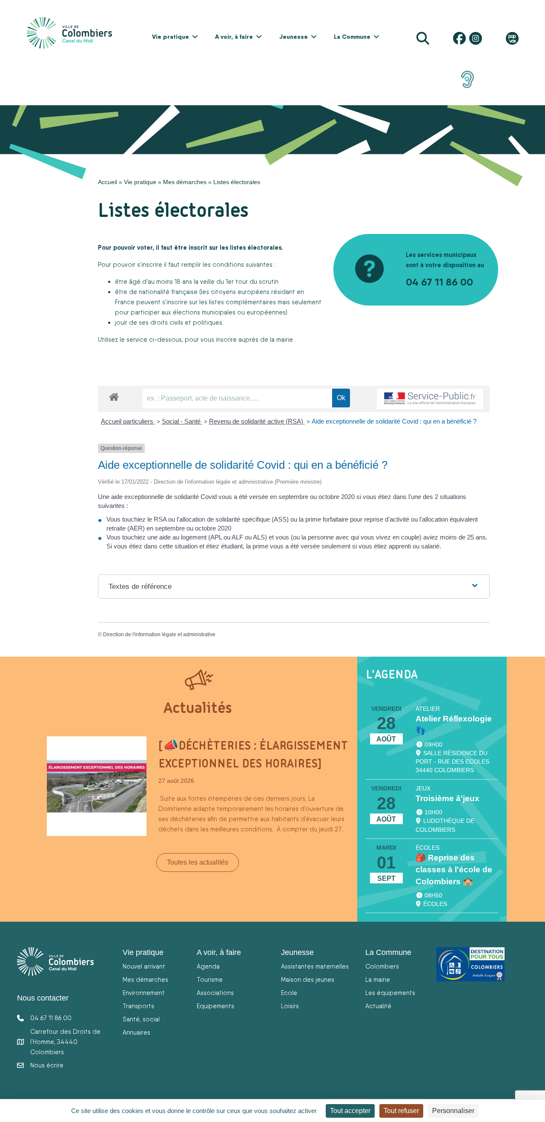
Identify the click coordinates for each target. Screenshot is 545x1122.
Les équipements (390, 992)
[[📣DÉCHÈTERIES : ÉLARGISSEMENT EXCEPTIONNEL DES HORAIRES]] (96, 785)
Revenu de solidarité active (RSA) (257, 421)
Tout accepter (350, 1110)
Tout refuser (401, 1110)
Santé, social (141, 1019)
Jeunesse (293, 36)
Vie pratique (170, 36)
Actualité (378, 1006)
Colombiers (382, 966)
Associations (215, 992)
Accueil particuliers (128, 421)
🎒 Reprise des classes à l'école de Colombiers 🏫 (454, 869)
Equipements (215, 1006)
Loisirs (290, 1006)
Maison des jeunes (307, 979)
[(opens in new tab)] (467, 78)
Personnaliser (453, 1110)
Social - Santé (182, 421)
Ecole (289, 992)
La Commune (352, 36)
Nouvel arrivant (144, 966)
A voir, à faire (234, 36)
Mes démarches (185, 182)
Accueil (107, 182)
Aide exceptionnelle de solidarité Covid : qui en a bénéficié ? (394, 421)
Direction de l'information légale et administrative (159, 634)
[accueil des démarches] (113, 395)
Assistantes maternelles (315, 966)
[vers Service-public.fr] (430, 399)
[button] (195, 37)
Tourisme (210, 979)
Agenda (208, 966)
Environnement (144, 992)
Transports (138, 1006)
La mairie (377, 979)
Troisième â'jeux (447, 798)
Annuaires (136, 1032)
